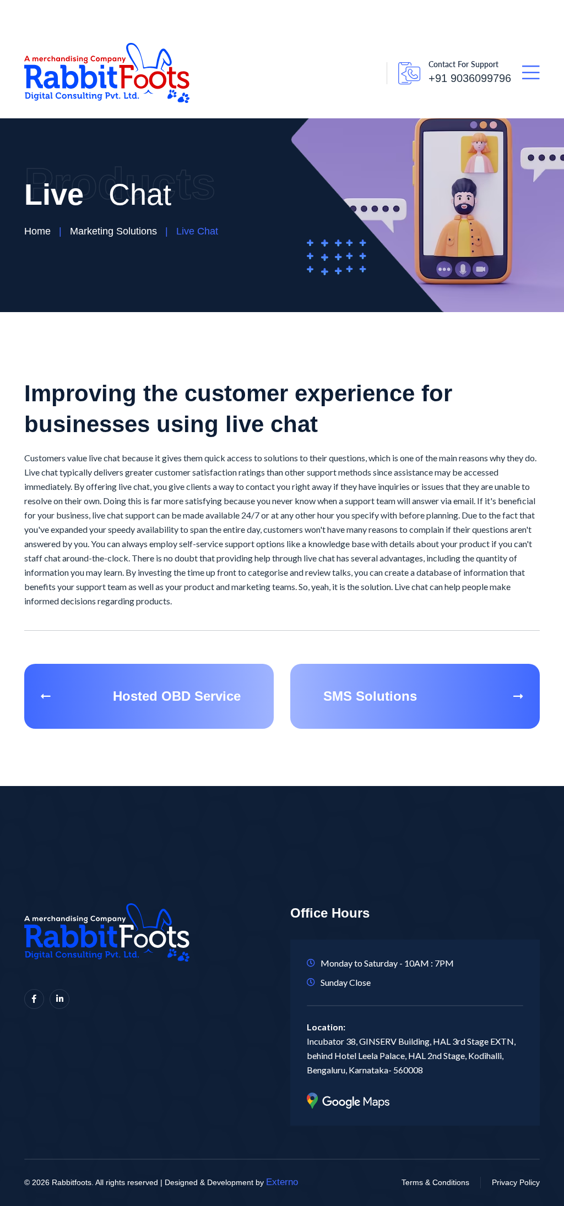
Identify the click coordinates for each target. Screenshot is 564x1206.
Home (37, 231)
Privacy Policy (516, 1182)
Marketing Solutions (113, 231)
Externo (282, 1182)
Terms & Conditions (435, 1182)
